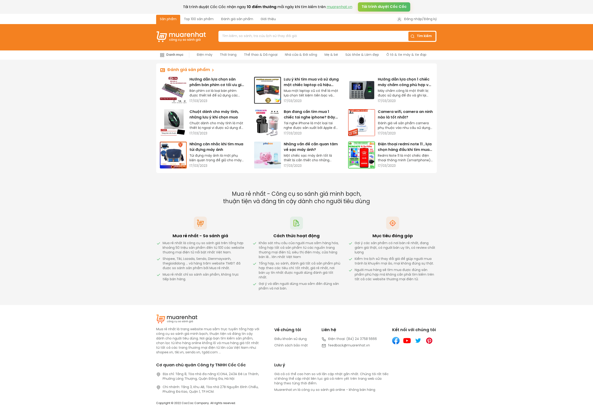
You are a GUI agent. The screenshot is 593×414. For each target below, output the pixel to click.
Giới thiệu (268, 19)
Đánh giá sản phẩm (237, 19)
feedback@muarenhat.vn (349, 345)
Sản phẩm (168, 19)
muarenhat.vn (339, 7)
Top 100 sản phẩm (199, 19)
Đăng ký (430, 19)
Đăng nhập (413, 19)
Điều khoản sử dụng (290, 339)
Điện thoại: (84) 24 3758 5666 (352, 339)
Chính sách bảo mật (291, 345)
